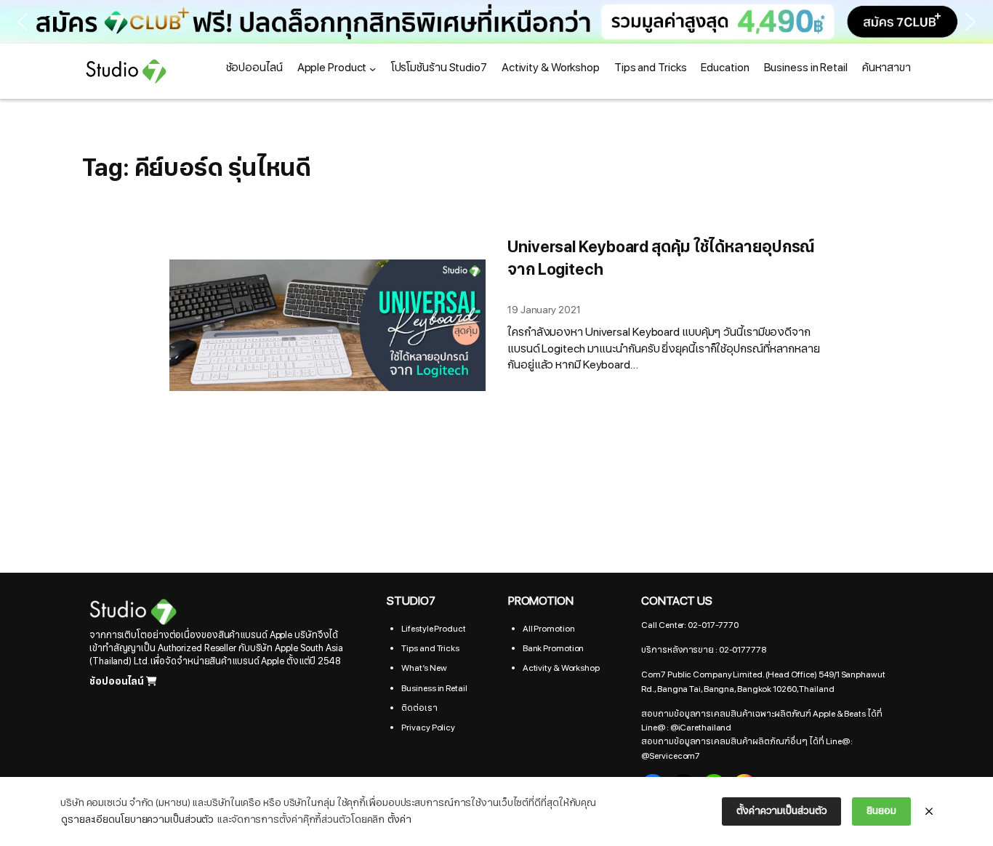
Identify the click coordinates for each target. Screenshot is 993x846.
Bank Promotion (553, 648)
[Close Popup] (929, 811)
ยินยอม (881, 810)
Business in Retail (434, 688)
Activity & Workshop (561, 667)
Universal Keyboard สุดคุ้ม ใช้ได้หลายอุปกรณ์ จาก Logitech (661, 258)
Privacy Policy (428, 727)
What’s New (423, 667)
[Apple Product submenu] (372, 68)
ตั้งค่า (399, 819)
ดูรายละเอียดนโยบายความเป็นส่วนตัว (137, 819)
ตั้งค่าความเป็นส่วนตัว (781, 810)
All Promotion (549, 628)
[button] (22, 21)
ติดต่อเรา (419, 707)
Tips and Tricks (430, 648)
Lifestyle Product (433, 628)
